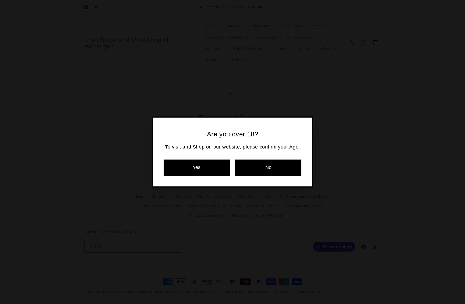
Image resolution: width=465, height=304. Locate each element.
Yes (196, 167)
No (268, 167)
